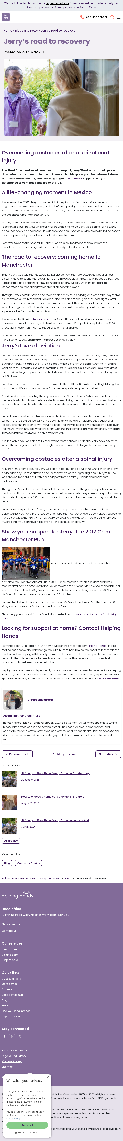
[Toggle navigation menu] (118, 17)
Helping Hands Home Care (18, 878)
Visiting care (10, 955)
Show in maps (11, 924)
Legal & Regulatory (14, 1056)
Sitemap (7, 1067)
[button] (27, 1133)
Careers (7, 989)
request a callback (57, 3)
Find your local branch (16, 1011)
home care (75, 178)
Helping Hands (97, 646)
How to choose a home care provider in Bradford (53, 796)
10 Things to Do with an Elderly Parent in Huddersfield (55, 820)
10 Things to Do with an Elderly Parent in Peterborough (55, 773)
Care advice (10, 984)
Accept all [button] (27, 1125)
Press (5, 1005)
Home (8, 31)
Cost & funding (11, 978)
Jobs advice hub (12, 995)
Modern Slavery (12, 1061)
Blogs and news (26, 31)
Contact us (9, 931)
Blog (67, 878)
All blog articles (64, 754)
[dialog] (27, 1106)
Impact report (11, 1016)
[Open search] (112, 17)
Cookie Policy (13, 1118)
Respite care (10, 960)
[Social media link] (4, 1036)
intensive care (40, 319)
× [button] (47, 1077)
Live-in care (9, 949)
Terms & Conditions (14, 1050)
